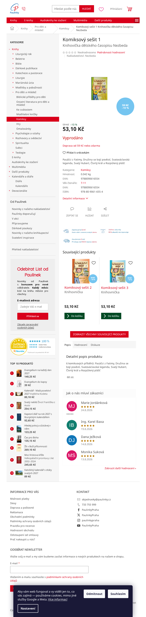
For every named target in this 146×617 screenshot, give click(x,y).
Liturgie (20, 78)
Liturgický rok (23, 54)
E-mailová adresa (28, 300)
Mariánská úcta (24, 82)
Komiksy (21, 119)
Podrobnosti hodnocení (111, 52)
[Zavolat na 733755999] (27, 9)
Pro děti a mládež (25, 92)
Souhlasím (118, 594)
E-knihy (16, 157)
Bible (18, 63)
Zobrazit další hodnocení (119, 468)
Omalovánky (23, 128)
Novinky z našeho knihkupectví (30, 232)
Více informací (57, 599)
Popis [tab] (67, 344)
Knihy (15, 49)
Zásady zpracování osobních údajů (27, 326)
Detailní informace (74, 198)
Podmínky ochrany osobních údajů (30, 521)
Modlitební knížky (26, 114)
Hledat (86, 8)
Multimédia (19, 167)
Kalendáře (21, 186)
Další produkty (20, 171)
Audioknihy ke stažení (25, 162)
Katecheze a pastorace (28, 73)
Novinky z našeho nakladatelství (31, 209)
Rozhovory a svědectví (28, 138)
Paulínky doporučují (24, 213)
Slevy (13, 503)
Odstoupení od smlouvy (24, 535)
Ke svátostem (24, 109)
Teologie (20, 152)
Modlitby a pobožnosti (28, 87)
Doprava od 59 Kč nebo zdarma (81, 145)
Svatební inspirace (23, 237)
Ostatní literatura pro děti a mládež (32, 103)
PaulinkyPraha (90, 509)
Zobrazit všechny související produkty (99, 334)
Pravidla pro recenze (22, 525)
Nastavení (28, 608)
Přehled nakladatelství (25, 249)
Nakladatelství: (81, 55)
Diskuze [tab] (95, 344)
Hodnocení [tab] (80, 344)
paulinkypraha (90, 520)
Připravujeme (20, 223)
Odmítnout (94, 594)
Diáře (18, 181)
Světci (18, 147)
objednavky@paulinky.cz (96, 499)
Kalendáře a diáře (22, 176)
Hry (18, 124)
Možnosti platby (19, 498)
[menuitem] (13, 20)
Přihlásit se (33, 316)
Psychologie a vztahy (27, 133)
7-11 (83, 183)
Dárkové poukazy (22, 228)
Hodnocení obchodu (22, 530)
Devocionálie (19, 190)
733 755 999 (89, 504)
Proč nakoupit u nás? (22, 539)
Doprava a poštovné (22, 507)
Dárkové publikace (26, 68)
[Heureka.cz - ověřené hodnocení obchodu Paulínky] (33, 346)
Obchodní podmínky (22, 516)
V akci (15, 218)
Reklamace (16, 512)
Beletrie (20, 58)
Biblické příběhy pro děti (31, 97)
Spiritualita (22, 143)
